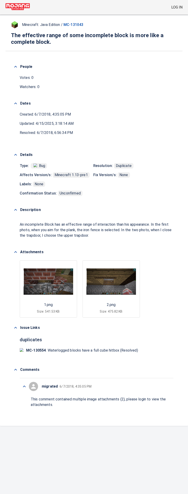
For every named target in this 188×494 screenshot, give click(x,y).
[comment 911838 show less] (24, 386)
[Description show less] (15, 209)
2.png (111, 305)
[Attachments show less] (15, 252)
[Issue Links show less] (15, 327)
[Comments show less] (15, 369)
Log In (176, 7)
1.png (48, 305)
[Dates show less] (15, 103)
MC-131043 (73, 24)
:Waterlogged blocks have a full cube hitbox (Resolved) (82, 350)
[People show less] (15, 66)
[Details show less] (15, 154)
